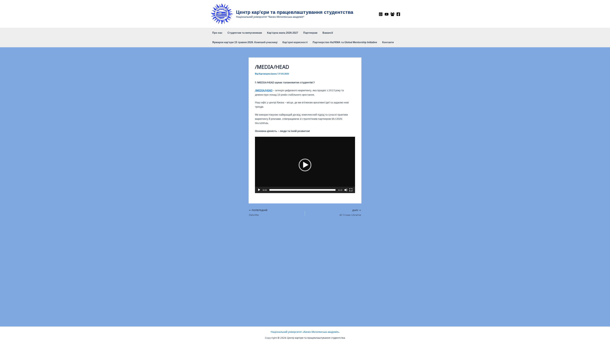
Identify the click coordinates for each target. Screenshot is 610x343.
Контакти (388, 42)
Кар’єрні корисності (295, 42)
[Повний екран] (350, 190)
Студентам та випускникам (244, 32)
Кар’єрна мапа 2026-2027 (282, 32)
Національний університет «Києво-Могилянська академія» (305, 332)
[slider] (302, 190)
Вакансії (327, 32)
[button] (305, 165)
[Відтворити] (259, 190)
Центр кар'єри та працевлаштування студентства (294, 12)
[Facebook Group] (392, 14)
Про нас (217, 32)
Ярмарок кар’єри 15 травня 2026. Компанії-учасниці (244, 42)
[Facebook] (398, 14)
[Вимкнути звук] (345, 190)
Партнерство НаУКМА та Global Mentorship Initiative (345, 42)
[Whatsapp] (381, 14)
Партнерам (310, 32)
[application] (305, 165)
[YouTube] (387, 14)
